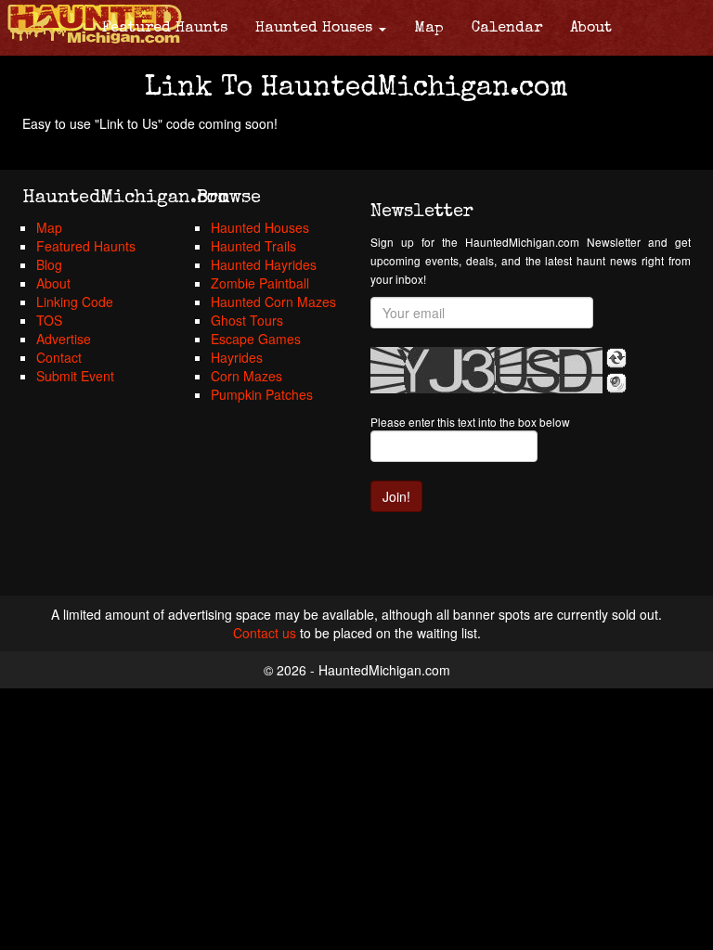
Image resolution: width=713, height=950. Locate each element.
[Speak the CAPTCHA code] (616, 383)
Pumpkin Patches (262, 394)
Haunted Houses (316, 28)
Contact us (264, 632)
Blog (49, 264)
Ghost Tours (247, 320)
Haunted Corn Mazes (273, 301)
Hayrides (237, 357)
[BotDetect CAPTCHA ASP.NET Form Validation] (486, 370)
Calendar (507, 28)
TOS (49, 320)
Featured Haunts (164, 28)
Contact (59, 357)
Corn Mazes (246, 375)
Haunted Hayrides (264, 264)
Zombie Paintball (260, 283)
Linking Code (74, 301)
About (591, 28)
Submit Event (75, 375)
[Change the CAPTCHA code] (616, 358)
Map (429, 28)
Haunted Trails (253, 246)
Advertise (63, 338)
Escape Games (256, 338)
